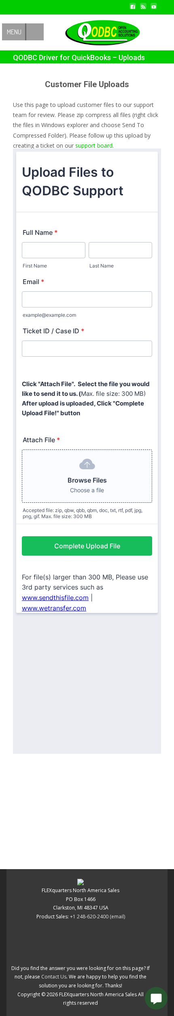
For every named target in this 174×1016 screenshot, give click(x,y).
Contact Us (53, 976)
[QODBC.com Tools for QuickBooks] (96, 31)
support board (93, 145)
